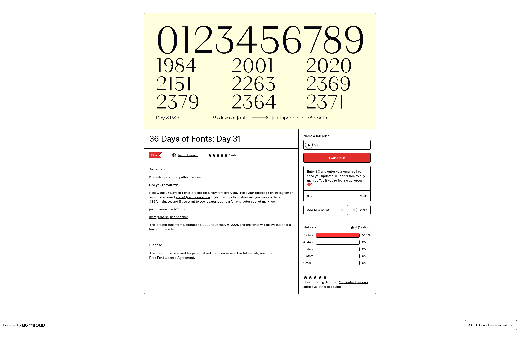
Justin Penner (188, 155)
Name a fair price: (316, 136)
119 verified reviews (353, 282)
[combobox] (325, 210)
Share (363, 210)
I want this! (337, 158)
